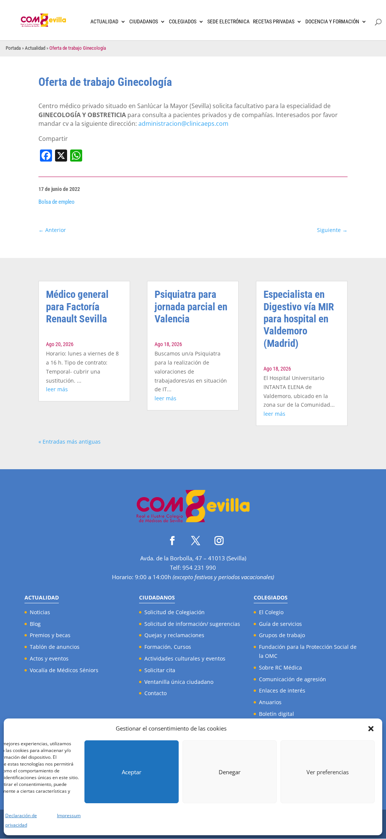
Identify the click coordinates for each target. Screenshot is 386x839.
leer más (57, 389)
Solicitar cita (159, 670)
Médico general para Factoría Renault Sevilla (77, 306)
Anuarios (270, 702)
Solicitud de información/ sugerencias (192, 623)
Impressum (69, 815)
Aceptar (131, 772)
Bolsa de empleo (56, 201)
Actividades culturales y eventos (184, 658)
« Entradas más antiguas (69, 441)
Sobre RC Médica (280, 667)
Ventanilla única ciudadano (178, 681)
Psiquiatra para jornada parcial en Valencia (191, 306)
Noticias (40, 612)
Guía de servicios (280, 623)
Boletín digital (276, 713)
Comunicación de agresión (292, 679)
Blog (35, 623)
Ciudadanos (143, 21)
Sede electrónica (228, 21)
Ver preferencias (327, 772)
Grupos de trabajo (282, 635)
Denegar (229, 772)
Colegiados (182, 21)
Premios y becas (50, 635)
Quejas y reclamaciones (174, 635)
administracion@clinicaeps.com (183, 123)
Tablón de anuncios (55, 646)
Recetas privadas (273, 21)
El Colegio (271, 612)
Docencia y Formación (332, 21)
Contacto (155, 693)
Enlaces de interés (282, 690)
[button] (371, 728)
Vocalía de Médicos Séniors (64, 670)
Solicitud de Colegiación (174, 612)
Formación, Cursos (167, 646)
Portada (13, 48)
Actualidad (104, 21)
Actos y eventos (49, 658)
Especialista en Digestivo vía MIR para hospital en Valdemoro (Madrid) (298, 318)
